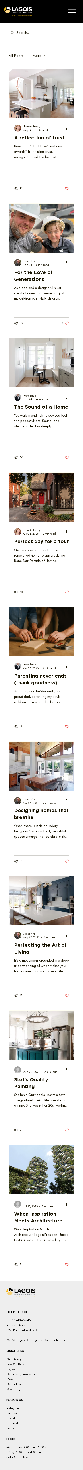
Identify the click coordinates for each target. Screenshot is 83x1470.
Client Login (14, 1389)
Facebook (13, 1413)
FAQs (10, 1379)
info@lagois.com (17, 1325)
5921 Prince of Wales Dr (22, 1330)
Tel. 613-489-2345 (18, 1320)
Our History (13, 1359)
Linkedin (11, 1418)
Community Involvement (22, 1374)
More (37, 55)
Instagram (13, 1408)
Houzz (10, 1428)
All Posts (16, 55)
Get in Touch (14, 1384)
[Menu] (72, 10)
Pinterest (12, 1423)
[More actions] (68, 128)
